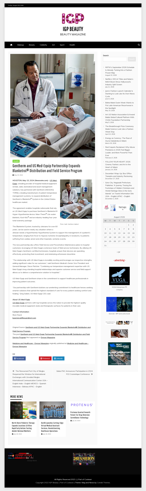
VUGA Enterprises (118, 287)
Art (53, 45)
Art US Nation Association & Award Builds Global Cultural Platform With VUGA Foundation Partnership (120, 117)
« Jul (118, 252)
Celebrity (43, 45)
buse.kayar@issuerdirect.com (24, 318)
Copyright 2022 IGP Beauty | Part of (51, 482)
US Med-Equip (18, 303)
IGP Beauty (73, 28)
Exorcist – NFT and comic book (119, 314)
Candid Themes (103, 482)
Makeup (20, 45)
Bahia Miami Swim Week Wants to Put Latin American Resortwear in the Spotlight (119, 105)
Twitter (33, 358)
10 (105, 233)
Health (72, 45)
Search (106, 55)
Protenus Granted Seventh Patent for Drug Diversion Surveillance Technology (80, 415)
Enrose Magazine (48, 337)
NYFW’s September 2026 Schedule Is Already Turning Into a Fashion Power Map (119, 70)
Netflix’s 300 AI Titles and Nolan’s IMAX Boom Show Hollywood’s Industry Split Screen (119, 82)
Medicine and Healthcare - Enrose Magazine (31, 343)
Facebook (20, 358)
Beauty (32, 45)
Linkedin (59, 358)
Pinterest (46, 358)
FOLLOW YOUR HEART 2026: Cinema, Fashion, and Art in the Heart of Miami (118, 164)
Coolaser (69, 482)
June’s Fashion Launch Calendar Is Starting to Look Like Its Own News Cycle (120, 93)
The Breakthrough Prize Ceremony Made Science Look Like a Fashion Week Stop (119, 129)
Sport (62, 45)
